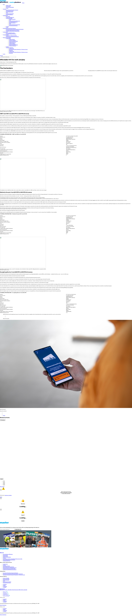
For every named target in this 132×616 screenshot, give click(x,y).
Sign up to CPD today (10, 7)
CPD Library (8, 6)
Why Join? (8, 16)
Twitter (4, 585)
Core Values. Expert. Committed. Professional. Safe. (12, 558)
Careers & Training (12, 42)
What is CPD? (8, 5)
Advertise (11, 50)
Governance (5, 555)
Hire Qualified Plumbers (10, 32)
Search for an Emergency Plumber (12, 36)
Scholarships (5, 556)
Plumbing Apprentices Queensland (12, 31)
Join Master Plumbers (7, 581)
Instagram (5, 586)
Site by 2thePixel (3, 605)
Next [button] (2, 479)
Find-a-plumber (6, 595)
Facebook (5, 584)
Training (4, 9)
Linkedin (4, 587)
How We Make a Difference (8, 554)
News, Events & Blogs (7, 37)
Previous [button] (3, 420)
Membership (5, 15)
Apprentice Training (9, 10)
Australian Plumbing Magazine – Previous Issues (18, 49)
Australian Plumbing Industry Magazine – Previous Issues (14, 574)
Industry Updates (12, 40)
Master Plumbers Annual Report (9, 559)
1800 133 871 (2, 589)
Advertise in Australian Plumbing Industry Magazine (13, 573)
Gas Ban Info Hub (6, 565)
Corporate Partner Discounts (14, 24)
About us (2, 552)
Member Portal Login (7, 582)
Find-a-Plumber (6, 578)
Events (7, 26)
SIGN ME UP (18, 529)
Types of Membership (10, 17)
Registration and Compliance (8, 566)
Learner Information (10, 13)
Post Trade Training (9, 11)
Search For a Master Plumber (11, 35)
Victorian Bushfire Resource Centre (9, 569)
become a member (8, 495)
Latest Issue (11, 48)
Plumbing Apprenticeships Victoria (12, 30)
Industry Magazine (9, 47)
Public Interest (12, 39)
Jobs (4, 580)
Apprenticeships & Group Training (9, 28)
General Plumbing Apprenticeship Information (15, 29)
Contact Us (5, 593)
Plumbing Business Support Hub (9, 568)
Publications (5, 594)
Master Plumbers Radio (13, 41)
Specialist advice (12, 19)
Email (4, 415)
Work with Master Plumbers (11, 33)
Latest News (8, 38)
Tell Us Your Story (6, 579)
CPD (4, 4)
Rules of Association (7, 557)
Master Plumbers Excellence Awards (9, 567)
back (23, 520)
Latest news (5, 564)
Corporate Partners (6, 560)
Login (7, 8)
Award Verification (9, 14)
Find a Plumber (6, 34)
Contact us (2, 588)
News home (2, 486)
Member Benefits (9, 18)
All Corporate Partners (13, 21)
